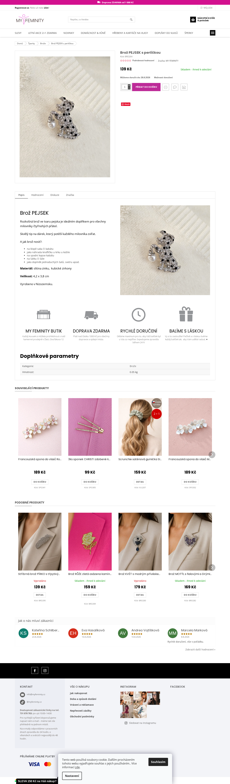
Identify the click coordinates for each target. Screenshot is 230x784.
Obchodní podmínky (82, 716)
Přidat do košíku (146, 87)
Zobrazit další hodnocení (199, 649)
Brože (133, 366)
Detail (140, 481)
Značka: (168, 60)
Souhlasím (158, 762)
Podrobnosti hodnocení (143, 60)
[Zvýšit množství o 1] (129, 85)
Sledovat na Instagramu (142, 723)
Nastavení (72, 776)
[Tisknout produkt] (165, 87)
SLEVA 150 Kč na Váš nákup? (37, 781)
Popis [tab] (21, 195)
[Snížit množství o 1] (129, 88)
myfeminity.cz (45, 670)
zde (77, 767)
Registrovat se (22, 7)
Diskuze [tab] (54, 195)
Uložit (127, 104)
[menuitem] (18, 33)
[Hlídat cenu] (184, 87)
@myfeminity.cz (34, 701)
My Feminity (34, 670)
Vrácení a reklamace (82, 704)
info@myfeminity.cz (36, 694)
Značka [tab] (70, 195)
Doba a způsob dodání (83, 699)
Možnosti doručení (163, 77)
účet (46, 7)
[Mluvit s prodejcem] (174, 87)
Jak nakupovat (78, 693)
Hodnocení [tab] (37, 195)
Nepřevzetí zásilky (80, 710)
